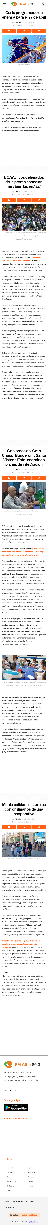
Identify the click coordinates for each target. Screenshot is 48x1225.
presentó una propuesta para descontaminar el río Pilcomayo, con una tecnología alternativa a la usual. (23, 551)
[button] (4, 4)
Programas (18, 1201)
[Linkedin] (15, 1091)
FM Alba (18, 22)
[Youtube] (10, 1091)
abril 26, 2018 (29, 22)
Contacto (10, 1207)
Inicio (7, 1201)
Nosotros (31, 1201)
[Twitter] (6, 1091)
